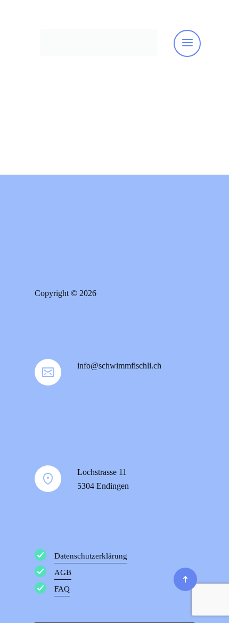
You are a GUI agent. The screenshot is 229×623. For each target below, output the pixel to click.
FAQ (62, 589)
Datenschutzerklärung (90, 556)
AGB (62, 572)
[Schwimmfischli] (99, 42)
